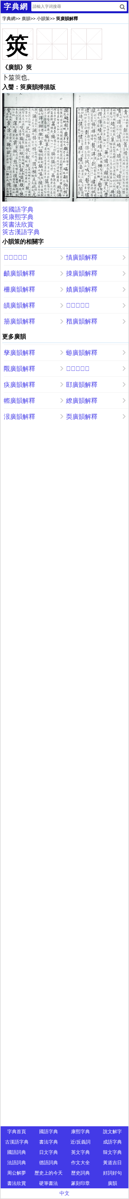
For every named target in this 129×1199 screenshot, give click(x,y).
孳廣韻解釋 (19, 352)
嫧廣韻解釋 (81, 289)
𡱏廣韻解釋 (78, 368)
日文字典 (48, 1152)
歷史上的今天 (48, 1172)
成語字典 (112, 1141)
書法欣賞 (16, 1183)
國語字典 (48, 1131)
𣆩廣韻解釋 (78, 305)
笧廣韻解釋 (19, 321)
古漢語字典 (16, 1141)
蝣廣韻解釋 (81, 352)
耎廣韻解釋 (81, 416)
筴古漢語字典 (21, 232)
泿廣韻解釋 (19, 416)
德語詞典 (48, 1162)
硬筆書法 (48, 1183)
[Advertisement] (64, 492)
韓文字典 (112, 1152)
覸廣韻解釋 (19, 368)
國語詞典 (16, 1152)
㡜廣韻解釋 (19, 400)
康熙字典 (80, 1131)
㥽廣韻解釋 (81, 257)
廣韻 (26, 18)
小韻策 (43, 18)
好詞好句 (112, 1172)
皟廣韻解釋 (19, 305)
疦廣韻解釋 (19, 384)
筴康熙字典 (18, 216)
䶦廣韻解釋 (19, 273)
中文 (64, 1193)
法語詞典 (16, 1162)
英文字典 (80, 1152)
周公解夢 (16, 1172)
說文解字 (112, 1131)
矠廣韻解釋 (81, 321)
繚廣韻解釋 (81, 400)
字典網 (8, 18)
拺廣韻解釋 (81, 273)
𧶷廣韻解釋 (15, 257)
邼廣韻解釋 (81, 384)
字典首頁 (16, 1131)
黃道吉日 (112, 1162)
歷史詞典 (80, 1172)
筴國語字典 (18, 209)
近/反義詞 (80, 1141)
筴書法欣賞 (18, 224)
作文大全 (80, 1162)
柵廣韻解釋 (19, 289)
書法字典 (48, 1141)
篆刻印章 (80, 1183)
